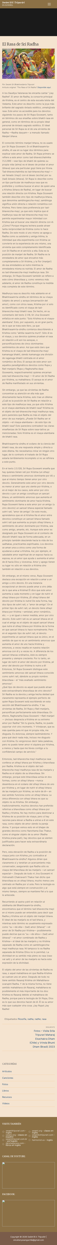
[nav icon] (49, 4)
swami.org (37, 1130)
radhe (38, 1019)
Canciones (7, 1077)
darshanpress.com (15, 1143)
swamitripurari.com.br (16, 1139)
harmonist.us (38, 1140)
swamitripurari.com (15, 1130)
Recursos (7, 1097)
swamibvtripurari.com (42, 1135)
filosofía (22, 1019)
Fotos (5, 1084)
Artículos (7, 1071)
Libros (5, 1090)
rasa (44, 1019)
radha (30, 1019)
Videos (5, 1103)
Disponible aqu (43, 87)
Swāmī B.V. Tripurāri (13, 2)
